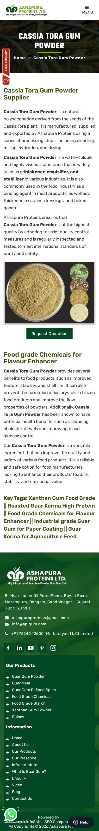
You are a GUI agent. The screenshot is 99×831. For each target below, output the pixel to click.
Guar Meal (21, 683)
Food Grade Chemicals (32, 696)
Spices (18, 716)
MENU (87, 12)
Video (17, 785)
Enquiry (19, 778)
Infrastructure (24, 765)
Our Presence (24, 758)
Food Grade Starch (29, 703)
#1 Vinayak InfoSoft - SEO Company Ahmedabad (49, 821)
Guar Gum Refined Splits (34, 690)
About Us (20, 744)
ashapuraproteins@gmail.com (40, 617)
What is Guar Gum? (29, 771)
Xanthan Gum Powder (31, 710)
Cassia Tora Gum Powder (30, 224)
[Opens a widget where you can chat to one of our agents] (81, 823)
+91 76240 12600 (27, 633)
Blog (16, 791)
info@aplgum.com (29, 624)
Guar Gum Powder (28, 676)
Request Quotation (49, 333)
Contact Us (22, 798)
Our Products (24, 751)
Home (17, 738)
